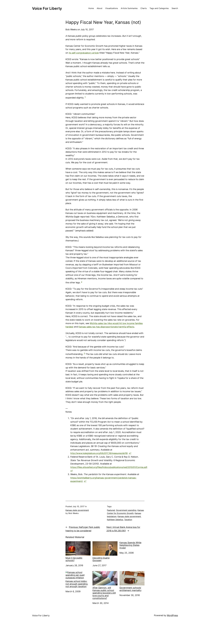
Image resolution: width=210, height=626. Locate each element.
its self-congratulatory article (84, 53)
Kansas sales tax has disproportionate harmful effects (106, 326)
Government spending (126, 510)
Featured (111, 510)
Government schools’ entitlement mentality (130, 589)
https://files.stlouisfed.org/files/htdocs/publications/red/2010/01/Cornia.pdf (108, 467)
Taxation (128, 519)
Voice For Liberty (47, 8)
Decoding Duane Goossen (100, 559)
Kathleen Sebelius (115, 519)
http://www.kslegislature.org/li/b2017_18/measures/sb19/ (99, 453)
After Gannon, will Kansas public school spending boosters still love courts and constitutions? (104, 592)
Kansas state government (77, 510)
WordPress (172, 615)
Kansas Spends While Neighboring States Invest (130, 545)
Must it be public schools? (74, 559)
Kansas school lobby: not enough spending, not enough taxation (77, 584)
